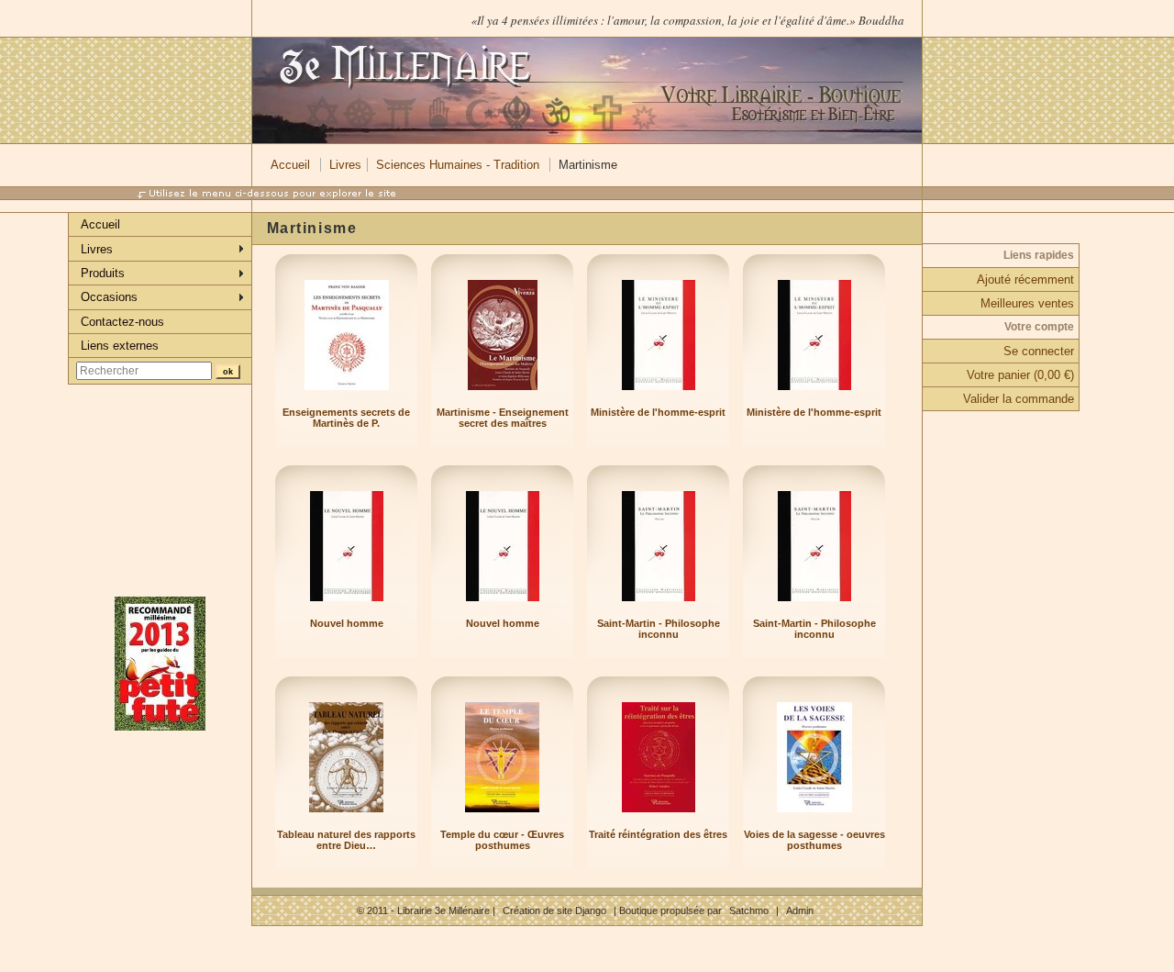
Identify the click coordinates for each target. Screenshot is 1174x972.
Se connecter (1038, 351)
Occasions (109, 297)
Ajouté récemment (1025, 279)
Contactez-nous (122, 322)
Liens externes (120, 345)
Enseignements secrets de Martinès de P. (346, 418)
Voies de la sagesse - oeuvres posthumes (814, 840)
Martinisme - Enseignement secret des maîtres (503, 418)
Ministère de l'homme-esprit (658, 412)
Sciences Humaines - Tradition (457, 165)
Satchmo (749, 910)
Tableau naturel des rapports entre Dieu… (346, 840)
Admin (800, 910)
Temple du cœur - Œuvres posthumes (502, 840)
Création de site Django (554, 910)
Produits (103, 273)
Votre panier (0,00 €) (1020, 375)
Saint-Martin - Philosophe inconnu (658, 629)
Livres (345, 165)
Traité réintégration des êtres (658, 834)
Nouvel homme (346, 623)
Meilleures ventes (1027, 303)
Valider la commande (1018, 399)
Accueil (290, 165)
